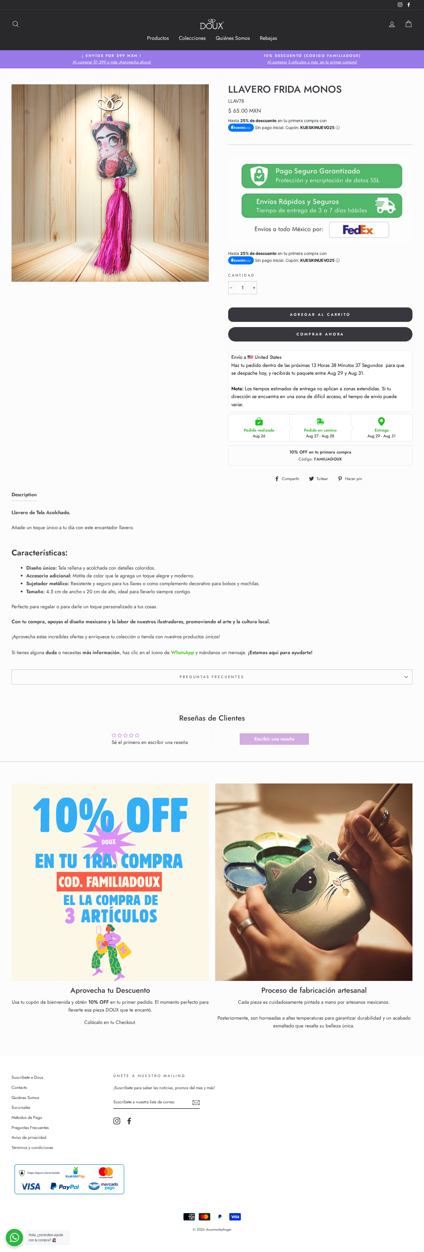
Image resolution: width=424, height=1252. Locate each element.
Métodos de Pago (27, 1117)
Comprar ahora (320, 334)
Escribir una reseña (274, 739)
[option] (112, 59)
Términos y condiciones (32, 1147)
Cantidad (241, 275)
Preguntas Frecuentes (212, 677)
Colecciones (192, 38)
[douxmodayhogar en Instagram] (116, 1121)
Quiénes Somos (233, 38)
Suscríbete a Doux (27, 1077)
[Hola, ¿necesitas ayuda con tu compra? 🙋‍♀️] (14, 1237)
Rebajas (268, 38)
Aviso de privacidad (29, 1137)
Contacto (19, 1087)
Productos (158, 38)
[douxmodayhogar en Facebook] (129, 1121)
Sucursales (21, 1107)
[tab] (24, 496)
